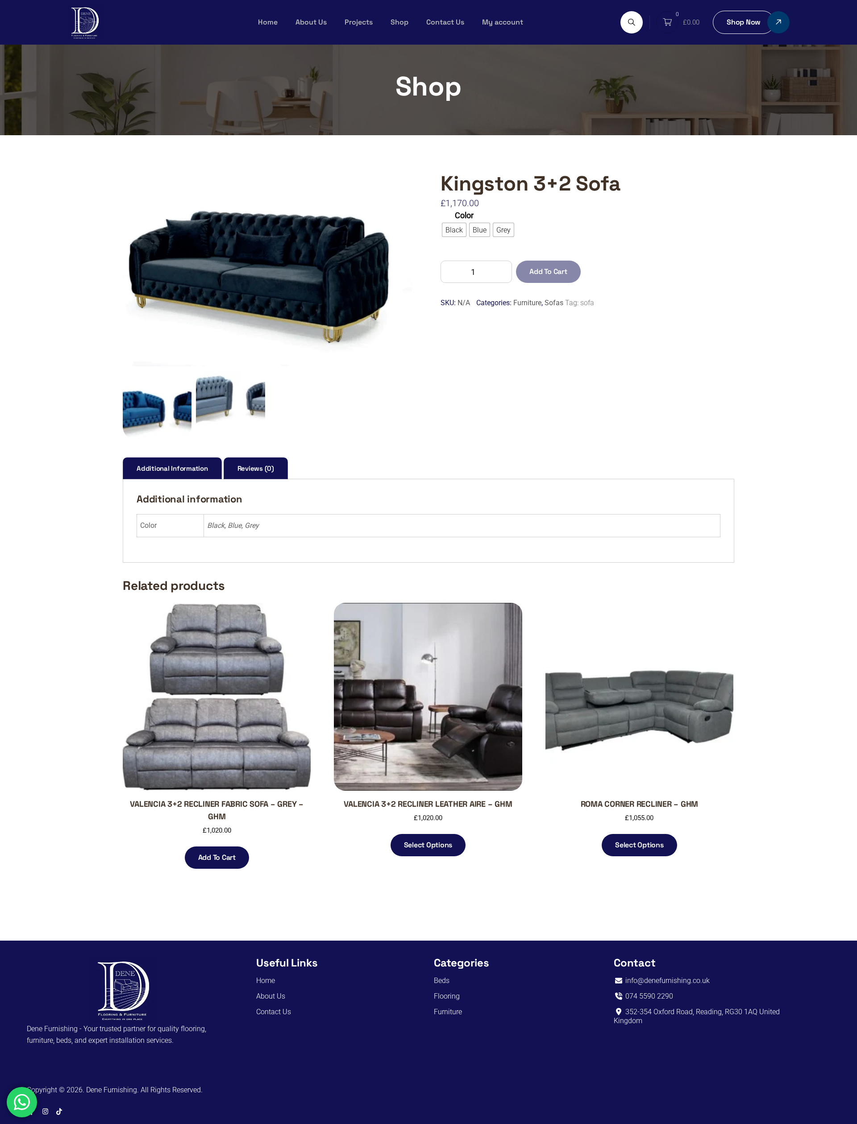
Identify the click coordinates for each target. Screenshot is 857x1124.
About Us (311, 22)
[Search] (631, 22)
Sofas (554, 303)
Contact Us (445, 22)
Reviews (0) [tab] (255, 468)
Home (268, 22)
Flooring (447, 996)
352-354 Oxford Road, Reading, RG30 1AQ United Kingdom (697, 1016)
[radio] (454, 229)
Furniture (527, 303)
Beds (441, 980)
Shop (399, 22)
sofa (587, 303)
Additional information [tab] (172, 468)
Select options (428, 845)
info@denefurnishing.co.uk (667, 980)
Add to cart (548, 271)
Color (464, 215)
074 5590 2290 (648, 996)
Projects (359, 22)
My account (502, 22)
